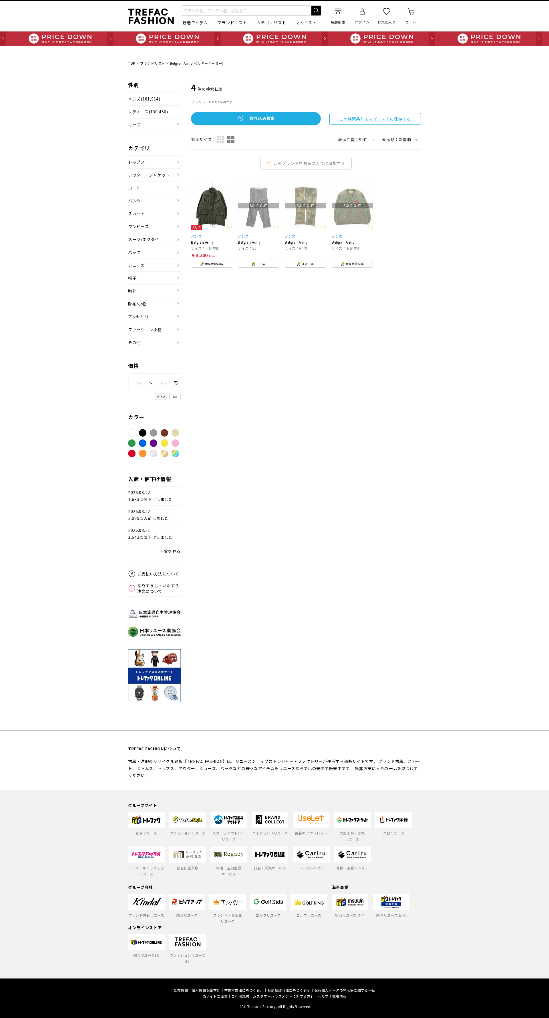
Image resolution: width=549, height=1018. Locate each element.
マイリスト (306, 22)
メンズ (144, 99)
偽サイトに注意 (215, 996)
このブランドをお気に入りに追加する (309, 163)
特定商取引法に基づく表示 (289, 990)
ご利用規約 (240, 996)
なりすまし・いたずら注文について (158, 588)
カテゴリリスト (271, 22)
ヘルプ (323, 996)
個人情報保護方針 (206, 990)
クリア (161, 396)
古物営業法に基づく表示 (244, 990)
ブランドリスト (232, 22)
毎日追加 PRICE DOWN (274, 38)
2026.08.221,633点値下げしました (150, 496)
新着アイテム (195, 22)
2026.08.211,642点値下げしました (150, 533)
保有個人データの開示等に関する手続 (344, 990)
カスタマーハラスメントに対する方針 (283, 996)
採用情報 (339, 996)
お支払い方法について (158, 574)
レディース (148, 112)
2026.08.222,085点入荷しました (148, 514)
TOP (132, 63)
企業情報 (181, 990)
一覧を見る (170, 551)
